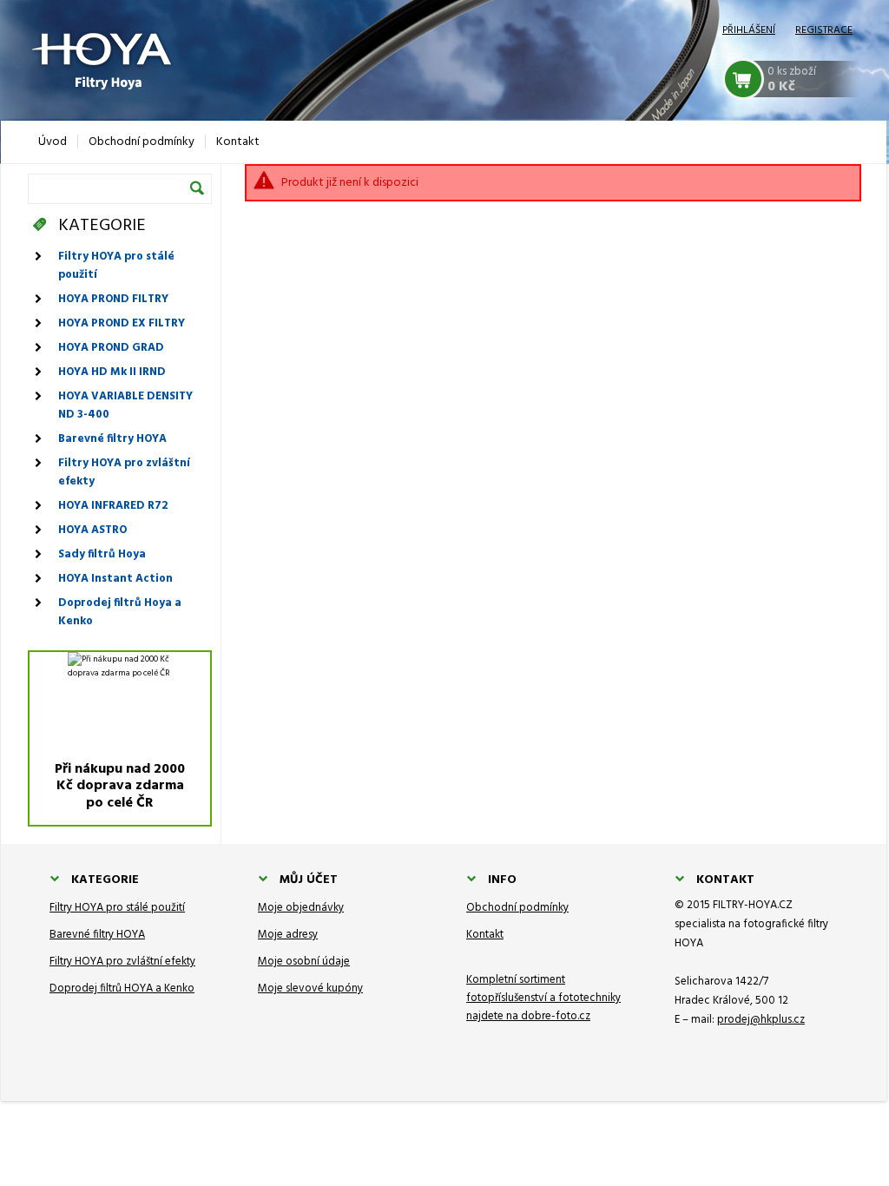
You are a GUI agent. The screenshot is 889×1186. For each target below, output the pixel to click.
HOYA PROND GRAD (111, 348)
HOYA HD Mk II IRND (112, 372)
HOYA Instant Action (115, 579)
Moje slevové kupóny (310, 988)
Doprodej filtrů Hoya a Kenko (119, 612)
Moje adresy (288, 935)
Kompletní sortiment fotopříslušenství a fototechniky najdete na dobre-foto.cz (543, 998)
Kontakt (485, 935)
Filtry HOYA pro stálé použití (116, 265)
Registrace (824, 30)
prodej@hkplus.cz (761, 1020)
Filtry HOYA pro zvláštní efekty (124, 472)
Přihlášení (748, 30)
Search (197, 188)
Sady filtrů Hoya (102, 554)
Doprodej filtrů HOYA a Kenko (121, 988)
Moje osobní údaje (304, 961)
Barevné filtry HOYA (112, 439)
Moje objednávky (301, 908)
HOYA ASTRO (92, 530)
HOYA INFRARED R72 (113, 506)
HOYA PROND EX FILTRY (121, 323)
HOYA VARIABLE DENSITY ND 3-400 (125, 405)
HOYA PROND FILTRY (113, 299)
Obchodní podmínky (517, 908)
